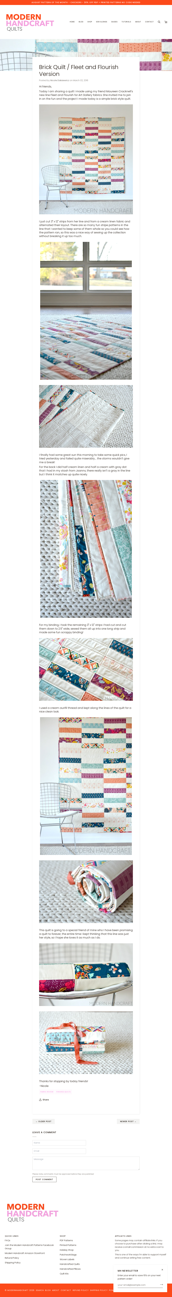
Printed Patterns (68, 1245)
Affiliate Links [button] (123, 1236)
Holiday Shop (67, 1250)
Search (40, 1290)
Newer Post (128, 1121)
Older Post (43, 1121)
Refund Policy (12, 1257)
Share (46, 1099)
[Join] (160, 1284)
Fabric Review (46, 1092)
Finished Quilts (63, 1092)
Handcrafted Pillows (70, 1268)
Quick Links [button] (11, 1236)
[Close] (163, 1270)
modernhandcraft (18, 1290)
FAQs (7, 1240)
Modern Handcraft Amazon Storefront (25, 1253)
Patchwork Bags (68, 1254)
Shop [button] (63, 1236)
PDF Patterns (66, 1240)
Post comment (44, 1179)
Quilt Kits (64, 1273)
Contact (66, 1290)
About (55, 1290)
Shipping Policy (13, 1262)
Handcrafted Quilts (70, 1264)
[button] (89, 22)
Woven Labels (67, 1259)
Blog (48, 1290)
